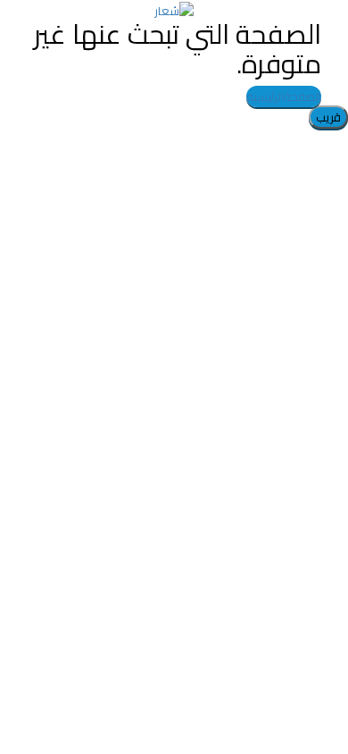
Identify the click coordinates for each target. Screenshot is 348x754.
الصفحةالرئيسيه (283, 96)
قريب (328, 117)
